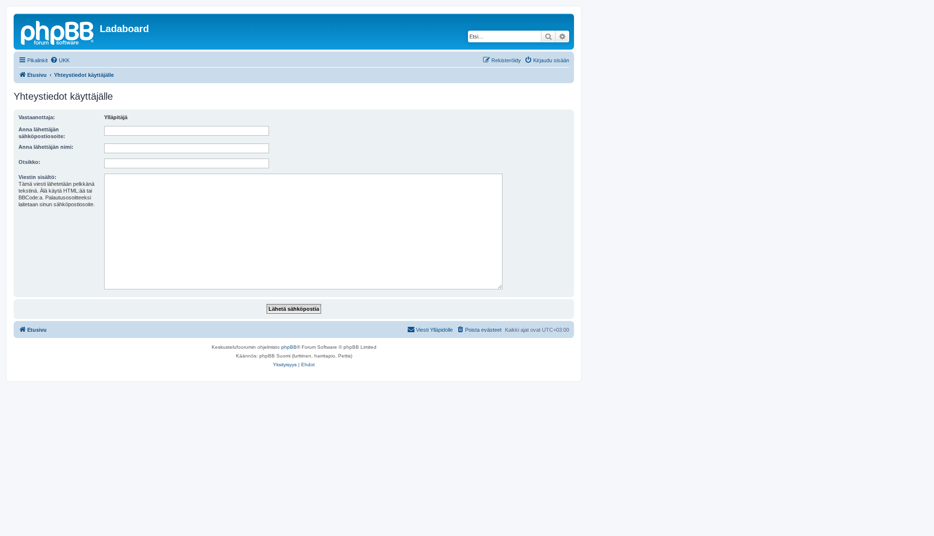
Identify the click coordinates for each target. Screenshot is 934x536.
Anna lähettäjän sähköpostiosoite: (41, 132)
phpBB (289, 347)
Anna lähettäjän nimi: (45, 147)
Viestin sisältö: (37, 177)
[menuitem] (60, 60)
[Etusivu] (58, 31)
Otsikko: (29, 162)
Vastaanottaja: (36, 117)
